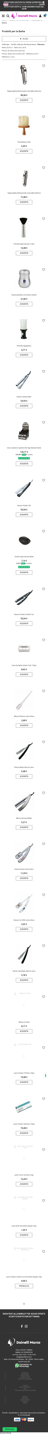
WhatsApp (9, 1429)
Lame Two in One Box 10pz (24, 1175)
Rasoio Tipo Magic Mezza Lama (24, 971)
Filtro (25, 39)
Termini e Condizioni (25, 1379)
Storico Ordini (25, 1400)
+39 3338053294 (26, 1352)
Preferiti (25, 1401)
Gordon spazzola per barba (24, 557)
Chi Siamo (25, 1373)
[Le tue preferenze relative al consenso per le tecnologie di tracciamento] (45, 1075)
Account (25, 1398)
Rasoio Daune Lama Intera (24, 869)
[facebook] (22, 1326)
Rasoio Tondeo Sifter (24, 397)
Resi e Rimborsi (25, 1387)
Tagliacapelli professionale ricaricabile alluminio (24, 91)
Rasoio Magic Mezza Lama (24, 767)
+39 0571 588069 (26, 1350)
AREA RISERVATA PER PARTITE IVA (23, 5)
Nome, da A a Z (7, 47)
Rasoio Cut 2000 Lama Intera (24, 920)
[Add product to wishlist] (43, 65)
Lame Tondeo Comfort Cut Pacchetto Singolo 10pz (24, 1277)
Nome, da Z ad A (20, 47)
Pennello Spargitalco (24, 346)
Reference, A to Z (32, 54)
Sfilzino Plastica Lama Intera (24, 716)
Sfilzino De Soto (24, 1022)
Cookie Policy (25, 1377)
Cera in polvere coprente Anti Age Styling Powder (24, 448)
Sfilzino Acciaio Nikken (24, 818)
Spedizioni (25, 1374)
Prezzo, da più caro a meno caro (13, 54)
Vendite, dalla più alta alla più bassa (23, 44)
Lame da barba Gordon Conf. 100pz (24, 665)
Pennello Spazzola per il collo (24, 244)
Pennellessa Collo (24, 142)
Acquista (24, 100)
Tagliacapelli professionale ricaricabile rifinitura (24, 193)
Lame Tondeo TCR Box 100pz (24, 1073)
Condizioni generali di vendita (25, 1390)
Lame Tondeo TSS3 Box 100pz (24, 1124)
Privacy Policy (25, 1376)
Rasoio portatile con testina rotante (24, 295)
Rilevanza (40, 44)
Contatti (25, 1386)
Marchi (25, 1397)
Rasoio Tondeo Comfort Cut (24, 614)
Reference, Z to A (8, 57)
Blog (25, 1403)
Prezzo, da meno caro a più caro (13, 51)
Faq (25, 1389)
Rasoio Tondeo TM (24, 505)
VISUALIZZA (24, 1286)
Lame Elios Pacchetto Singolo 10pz (24, 1226)
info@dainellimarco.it (24, 1357)
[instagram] (26, 1326)
